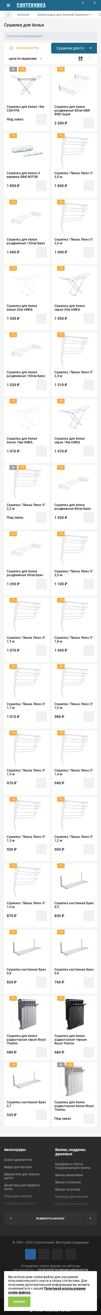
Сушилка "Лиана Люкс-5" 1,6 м (73, 706)
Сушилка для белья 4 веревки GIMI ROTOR (23, 175)
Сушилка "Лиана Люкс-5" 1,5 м (26, 772)
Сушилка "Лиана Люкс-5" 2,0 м (73, 573)
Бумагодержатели (18, 1160)
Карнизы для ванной (71, 1197)
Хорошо (19, 1301)
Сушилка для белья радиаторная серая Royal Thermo (26, 1039)
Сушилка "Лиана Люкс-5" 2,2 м (26, 507)
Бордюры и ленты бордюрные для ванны (72, 1166)
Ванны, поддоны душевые (70, 1151)
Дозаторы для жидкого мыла (22, 1187)
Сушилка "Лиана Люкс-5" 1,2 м (73, 838)
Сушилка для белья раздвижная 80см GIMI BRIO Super (72, 110)
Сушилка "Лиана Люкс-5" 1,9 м (26, 639)
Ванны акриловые (69, 1175)
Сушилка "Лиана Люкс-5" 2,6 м (73, 241)
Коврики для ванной (20, 1203)
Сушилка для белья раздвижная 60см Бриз (25, 573)
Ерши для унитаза (18, 1196)
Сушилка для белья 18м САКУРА (25, 108)
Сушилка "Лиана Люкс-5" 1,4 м (73, 772)
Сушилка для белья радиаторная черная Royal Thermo (70, 1039)
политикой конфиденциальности (63, 1270)
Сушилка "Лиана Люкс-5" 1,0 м (26, 905)
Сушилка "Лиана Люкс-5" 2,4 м (73, 374)
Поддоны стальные (70, 1211)
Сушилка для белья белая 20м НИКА (22, 307)
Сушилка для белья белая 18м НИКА (22, 440)
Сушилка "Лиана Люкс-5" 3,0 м (73, 175)
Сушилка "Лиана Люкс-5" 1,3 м (26, 838)
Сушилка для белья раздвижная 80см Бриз (72, 507)
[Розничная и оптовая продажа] (31, 5)
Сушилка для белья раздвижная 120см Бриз (26, 241)
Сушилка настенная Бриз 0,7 (26, 1104)
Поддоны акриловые (71, 1204)
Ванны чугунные (67, 1189)
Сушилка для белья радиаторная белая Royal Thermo (74, 1106)
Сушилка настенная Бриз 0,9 (74, 905)
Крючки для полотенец (22, 1211)
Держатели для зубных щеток (22, 1176)
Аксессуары (15, 1149)
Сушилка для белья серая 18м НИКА (69, 440)
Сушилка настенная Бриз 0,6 (74, 971)
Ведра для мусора (18, 1167)
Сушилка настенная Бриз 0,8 (26, 971)
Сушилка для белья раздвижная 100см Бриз (26, 374)
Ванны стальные (68, 1182)
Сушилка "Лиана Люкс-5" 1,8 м (73, 639)
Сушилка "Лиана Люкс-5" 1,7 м (26, 706)
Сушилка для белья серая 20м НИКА (69, 307)
